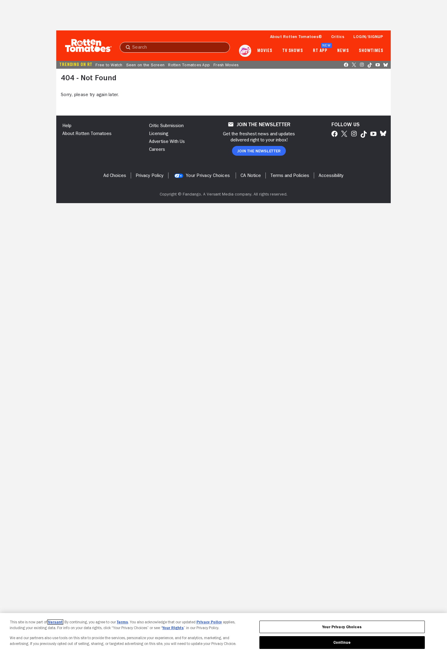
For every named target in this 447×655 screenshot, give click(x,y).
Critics (337, 36)
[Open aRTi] (245, 50)
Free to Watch (108, 65)
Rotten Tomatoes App (189, 65)
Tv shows (292, 50)
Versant (55, 622)
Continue (342, 642)
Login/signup (368, 36)
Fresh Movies (225, 65)
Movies (264, 50)
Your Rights (173, 628)
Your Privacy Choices (208, 175)
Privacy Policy (209, 622)
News (343, 50)
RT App (320, 50)
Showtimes (371, 50)
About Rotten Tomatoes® (296, 36)
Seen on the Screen (145, 65)
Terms (122, 622)
